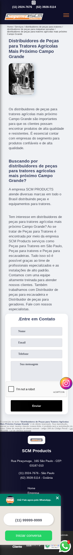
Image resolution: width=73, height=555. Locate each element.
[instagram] (34, 3)
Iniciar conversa (28, 536)
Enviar (36, 405)
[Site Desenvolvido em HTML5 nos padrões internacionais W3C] (33, 545)
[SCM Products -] (24, 19)
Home (31, 488)
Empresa (33, 492)
